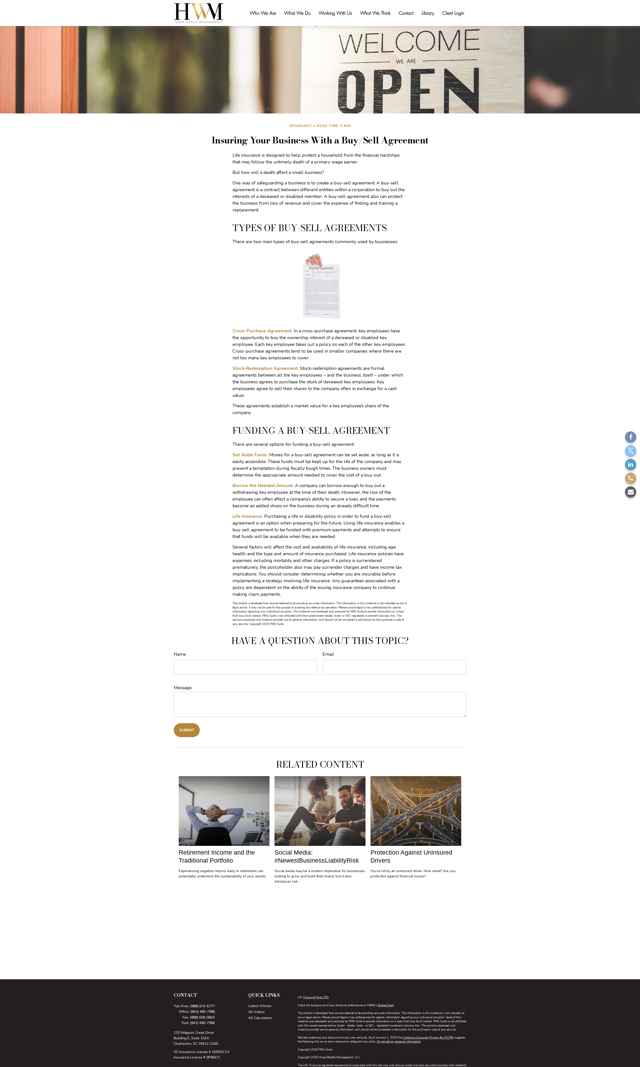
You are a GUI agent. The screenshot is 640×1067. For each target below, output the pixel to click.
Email (328, 654)
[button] (263, 13)
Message (183, 688)
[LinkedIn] (630, 464)
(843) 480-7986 (202, 1011)
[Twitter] (630, 450)
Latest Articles (260, 1006)
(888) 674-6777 (202, 1006)
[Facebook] (630, 437)
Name (180, 654)
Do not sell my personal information (399, 1042)
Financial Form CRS (315, 997)
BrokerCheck (386, 1005)
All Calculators (260, 1018)
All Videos (256, 1012)
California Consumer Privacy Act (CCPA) (428, 1038)
